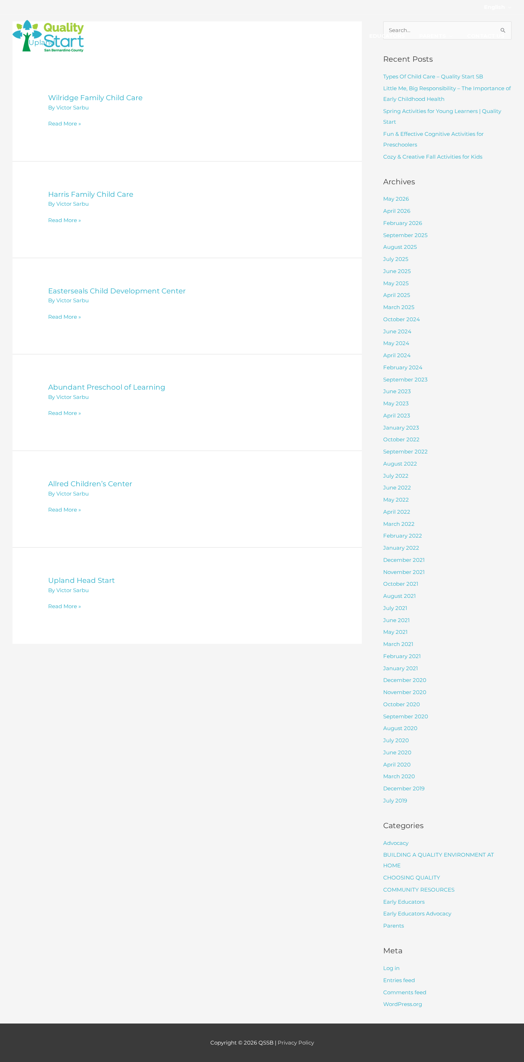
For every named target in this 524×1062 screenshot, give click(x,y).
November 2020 (404, 692)
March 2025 (398, 307)
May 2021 (395, 632)
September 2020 (405, 716)
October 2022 (401, 439)
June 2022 (397, 487)
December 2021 (404, 559)
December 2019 (404, 788)
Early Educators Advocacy (417, 913)
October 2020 (401, 704)
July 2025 (395, 259)
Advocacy (396, 843)
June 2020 (397, 752)
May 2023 (396, 403)
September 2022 (405, 451)
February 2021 (402, 656)
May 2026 (396, 198)
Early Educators (404, 901)
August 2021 (399, 595)
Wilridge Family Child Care (95, 97)
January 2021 (400, 668)
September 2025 (405, 235)
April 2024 (397, 355)
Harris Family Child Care (90, 194)
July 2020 (396, 740)
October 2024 (401, 319)
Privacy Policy (296, 1042)
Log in (391, 968)
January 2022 (401, 547)
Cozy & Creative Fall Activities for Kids (432, 156)
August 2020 (400, 728)
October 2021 (400, 583)
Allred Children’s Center (90, 483)
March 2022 (399, 523)
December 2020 (404, 680)
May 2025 (396, 283)
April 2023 (396, 415)
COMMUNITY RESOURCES (418, 889)
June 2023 (397, 391)
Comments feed (404, 992)
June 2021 (396, 620)
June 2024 (397, 331)
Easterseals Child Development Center (117, 291)
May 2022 (396, 499)
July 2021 (395, 608)
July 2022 (396, 475)
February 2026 (402, 223)
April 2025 (396, 295)
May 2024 (396, 343)
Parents (393, 925)
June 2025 (397, 271)
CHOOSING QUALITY (411, 877)
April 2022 (396, 511)
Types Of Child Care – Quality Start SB (433, 76)
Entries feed (399, 980)
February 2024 (402, 367)
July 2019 (395, 800)
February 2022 (402, 535)
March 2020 (399, 776)
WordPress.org (402, 1004)
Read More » (64, 124)
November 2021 (404, 572)
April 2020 (397, 764)
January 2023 (401, 427)
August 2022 (400, 463)
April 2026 (396, 210)
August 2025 (400, 246)
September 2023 (405, 379)
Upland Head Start (81, 580)
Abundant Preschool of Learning (106, 387)
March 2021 (398, 644)
